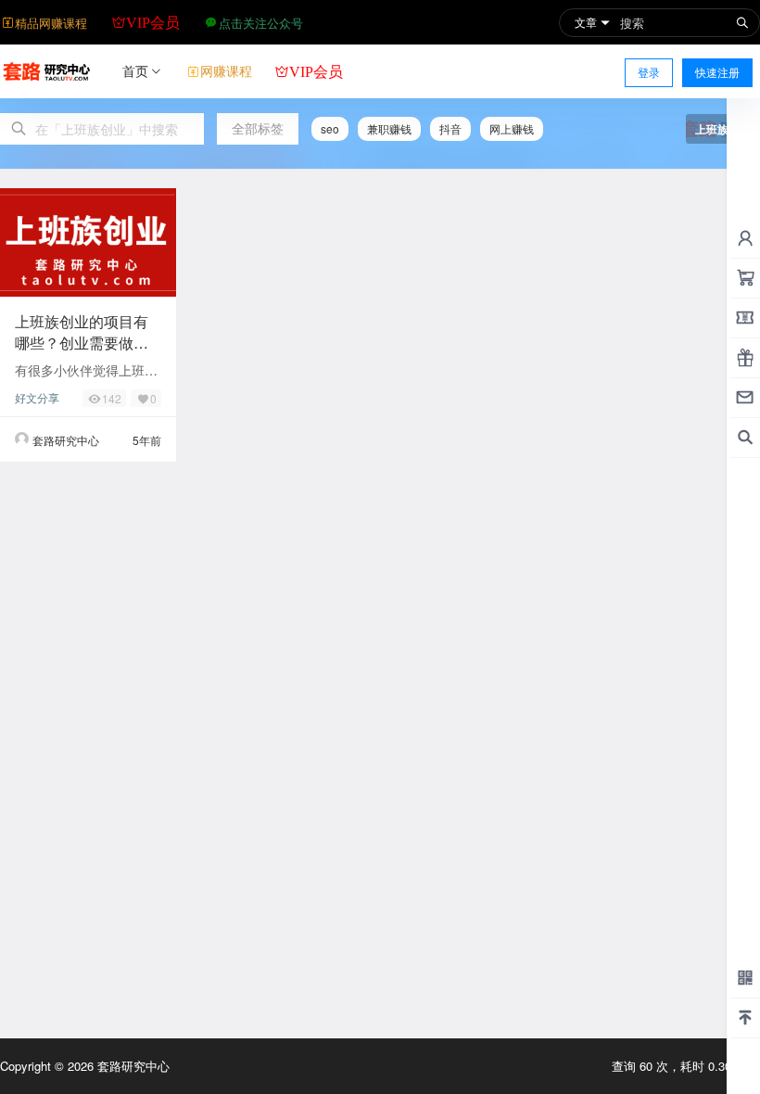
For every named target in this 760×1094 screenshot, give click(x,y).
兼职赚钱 (389, 128)
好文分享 (37, 397)
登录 (649, 72)
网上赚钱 (511, 128)
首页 (135, 70)
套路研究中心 (132, 1066)
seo (330, 128)
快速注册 (717, 72)
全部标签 (258, 128)
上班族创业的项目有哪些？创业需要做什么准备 (81, 342)
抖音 (450, 128)
